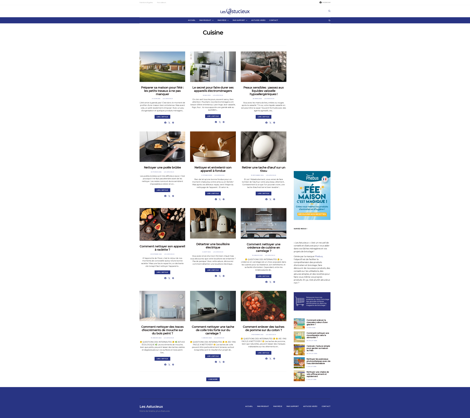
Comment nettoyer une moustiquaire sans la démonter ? (318, 335)
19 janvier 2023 (257, 255)
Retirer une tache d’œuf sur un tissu (263, 169)
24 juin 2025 (156, 98)
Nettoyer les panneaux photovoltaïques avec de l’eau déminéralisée (318, 361)
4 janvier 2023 (207, 338)
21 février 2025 (206, 175)
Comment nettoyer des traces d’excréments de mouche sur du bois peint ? (162, 330)
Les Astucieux (168, 98)
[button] (329, 20)
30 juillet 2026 (312, 340)
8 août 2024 (207, 252)
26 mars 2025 (257, 98)
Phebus (319, 256)
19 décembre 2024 (257, 175)
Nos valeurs (161, 2)
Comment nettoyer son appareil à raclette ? (162, 248)
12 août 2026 (311, 327)
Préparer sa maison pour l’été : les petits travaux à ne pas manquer (162, 91)
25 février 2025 (156, 172)
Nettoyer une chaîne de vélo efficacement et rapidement (318, 374)
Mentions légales (146, 2)
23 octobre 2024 (156, 254)
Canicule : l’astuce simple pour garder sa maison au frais (318, 348)
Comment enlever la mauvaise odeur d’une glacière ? (317, 322)
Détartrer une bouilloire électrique (212, 245)
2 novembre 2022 (257, 334)
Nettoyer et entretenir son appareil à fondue (212, 169)
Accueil (191, 20)
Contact (273, 20)
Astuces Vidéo (258, 20)
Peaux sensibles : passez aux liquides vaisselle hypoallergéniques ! (263, 91)
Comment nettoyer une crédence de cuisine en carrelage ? (263, 247)
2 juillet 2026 (311, 366)
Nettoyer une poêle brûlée (162, 167)
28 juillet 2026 (312, 353)
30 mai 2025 (207, 95)
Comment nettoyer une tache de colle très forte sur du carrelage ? (213, 330)
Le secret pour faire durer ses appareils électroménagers (212, 89)
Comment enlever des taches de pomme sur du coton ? (263, 328)
